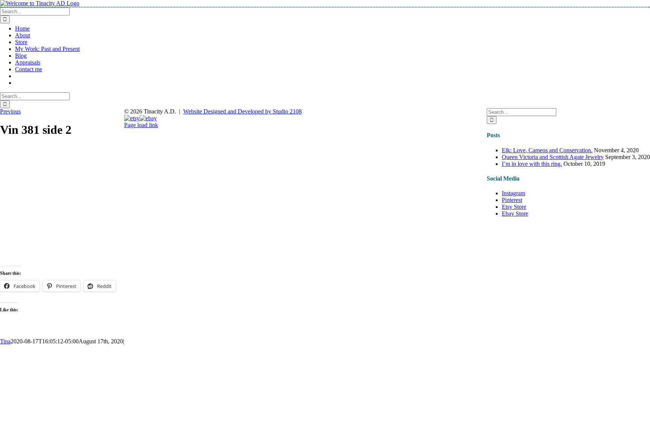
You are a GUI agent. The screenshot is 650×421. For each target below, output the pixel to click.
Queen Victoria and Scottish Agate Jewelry (553, 157)
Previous (10, 111)
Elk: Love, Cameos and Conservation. (547, 150)
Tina (5, 341)
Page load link (141, 125)
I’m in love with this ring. (532, 164)
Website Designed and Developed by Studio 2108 (242, 111)
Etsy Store (514, 207)
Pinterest (512, 200)
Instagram (513, 193)
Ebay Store (515, 213)
